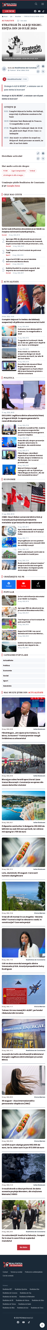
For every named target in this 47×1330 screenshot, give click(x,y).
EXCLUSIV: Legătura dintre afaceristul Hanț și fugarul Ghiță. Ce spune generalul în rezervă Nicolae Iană (23, 418)
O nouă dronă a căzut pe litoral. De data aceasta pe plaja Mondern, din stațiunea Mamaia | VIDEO (22, 1191)
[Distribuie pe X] (43, 71)
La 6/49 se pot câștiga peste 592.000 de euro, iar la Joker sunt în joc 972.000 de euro (23, 1146)
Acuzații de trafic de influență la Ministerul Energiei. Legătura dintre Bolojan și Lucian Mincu (23, 1057)
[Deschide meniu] (42, 4)
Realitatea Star (34, 1289)
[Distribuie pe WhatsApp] (38, 71)
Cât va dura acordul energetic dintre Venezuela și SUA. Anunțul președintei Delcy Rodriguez (23, 966)
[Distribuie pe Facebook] (43, 66)
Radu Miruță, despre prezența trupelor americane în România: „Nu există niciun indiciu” (31, 444)
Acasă (6, 16)
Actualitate (18, 16)
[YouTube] (39, 11)
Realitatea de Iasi (22, 1308)
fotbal (32, 171)
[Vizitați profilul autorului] (4, 69)
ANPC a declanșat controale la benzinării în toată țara (31, 553)
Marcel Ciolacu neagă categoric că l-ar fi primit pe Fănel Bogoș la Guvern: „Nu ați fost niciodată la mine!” (31, 471)
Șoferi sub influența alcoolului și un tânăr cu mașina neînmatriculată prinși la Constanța (23, 232)
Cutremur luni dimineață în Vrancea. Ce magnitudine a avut (25, 122)
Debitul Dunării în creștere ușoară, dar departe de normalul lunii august (23, 269)
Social (4, 235)
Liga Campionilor (18, 171)
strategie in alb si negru (13, 175)
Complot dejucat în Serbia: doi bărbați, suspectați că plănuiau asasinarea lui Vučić (26, 114)
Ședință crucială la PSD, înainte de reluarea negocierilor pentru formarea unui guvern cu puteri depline (31, 431)
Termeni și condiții (16, 1272)
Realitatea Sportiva (21, 1289)
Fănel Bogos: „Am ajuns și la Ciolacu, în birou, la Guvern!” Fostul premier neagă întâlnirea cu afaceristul (21, 736)
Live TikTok (9, 11)
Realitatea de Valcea (22, 1300)
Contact (5, 1272)
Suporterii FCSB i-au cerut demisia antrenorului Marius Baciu (21, 260)
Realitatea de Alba (8, 1308)
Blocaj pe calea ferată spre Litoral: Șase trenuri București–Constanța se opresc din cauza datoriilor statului (22, 782)
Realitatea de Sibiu (38, 1300)
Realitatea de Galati (24, 1304)
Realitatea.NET (7, 1289)
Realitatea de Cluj (25, 1293)
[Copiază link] (38, 66)
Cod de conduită (8, 1276)
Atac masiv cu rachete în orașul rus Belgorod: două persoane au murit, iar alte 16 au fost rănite (26, 140)
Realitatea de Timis (37, 1308)
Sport (8, 255)
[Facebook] (35, 11)
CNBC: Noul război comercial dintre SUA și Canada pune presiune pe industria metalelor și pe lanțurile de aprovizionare (22, 520)
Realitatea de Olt (8, 1300)
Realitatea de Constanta (27, 67)
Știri (11, 16)
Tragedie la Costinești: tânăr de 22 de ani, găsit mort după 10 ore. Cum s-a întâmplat (25, 131)
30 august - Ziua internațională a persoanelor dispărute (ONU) (18, 1102)
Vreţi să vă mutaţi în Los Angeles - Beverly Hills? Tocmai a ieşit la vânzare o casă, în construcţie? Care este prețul (22, 919)
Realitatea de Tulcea (9, 1304)
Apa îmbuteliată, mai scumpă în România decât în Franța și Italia (31, 531)
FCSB (5, 171)
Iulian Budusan (39, 729)
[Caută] (36, 4)
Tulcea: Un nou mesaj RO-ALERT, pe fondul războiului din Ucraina (22, 1011)
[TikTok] (43, 11)
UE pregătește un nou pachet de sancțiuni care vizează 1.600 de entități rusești (31, 543)
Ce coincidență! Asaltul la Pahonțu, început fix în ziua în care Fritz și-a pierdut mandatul (23, 1238)
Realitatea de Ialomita (10, 1297)
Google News (13, 185)
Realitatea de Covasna (10, 1293)
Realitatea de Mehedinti (27, 1297)
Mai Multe (23, 1247)
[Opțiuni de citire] (42, 1325)
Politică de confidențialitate (34, 1272)
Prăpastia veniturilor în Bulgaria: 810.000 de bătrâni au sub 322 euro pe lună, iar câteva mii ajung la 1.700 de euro (23, 829)
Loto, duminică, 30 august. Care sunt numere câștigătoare (20, 874)
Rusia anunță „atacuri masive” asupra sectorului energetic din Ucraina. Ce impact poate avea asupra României (31, 566)
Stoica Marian (39, 913)
